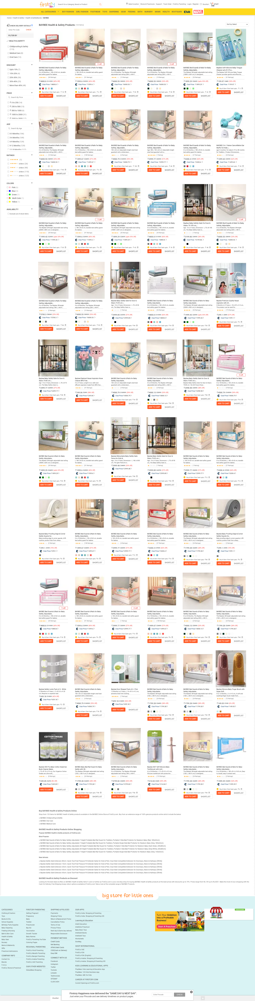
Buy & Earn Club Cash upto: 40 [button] (196, 560)
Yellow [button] (16, 202)
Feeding (131, 12)
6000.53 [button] (116, 81)
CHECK (180, 995)
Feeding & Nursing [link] (8, 931)
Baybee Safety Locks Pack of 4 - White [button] (52, 689)
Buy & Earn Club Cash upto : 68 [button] (161, 166)
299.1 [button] (220, 315)
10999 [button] (123, 392)
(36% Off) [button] (201, 237)
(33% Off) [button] (129, 81)
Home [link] (9, 18)
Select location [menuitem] (133, 4)
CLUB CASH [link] (55, 982)
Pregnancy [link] (30, 916)
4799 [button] (123, 315)
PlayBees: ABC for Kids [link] (83, 975)
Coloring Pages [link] (31, 942)
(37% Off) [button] (129, 315)
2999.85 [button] (116, 315)
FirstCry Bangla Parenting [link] (35, 956)
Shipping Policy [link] (56, 916)
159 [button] (227, 703)
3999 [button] (51, 388)
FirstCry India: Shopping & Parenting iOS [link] (89, 916)
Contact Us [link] (6, 959)
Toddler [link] (28, 922)
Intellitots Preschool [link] (82, 927)
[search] (79, 4)
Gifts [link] (3, 948)
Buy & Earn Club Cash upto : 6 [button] (88, 92)
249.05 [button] (43, 781)
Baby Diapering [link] (7, 928)
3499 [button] (87, 548)
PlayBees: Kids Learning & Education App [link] (90, 969)
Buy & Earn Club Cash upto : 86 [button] (53, 325)
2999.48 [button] (116, 466)
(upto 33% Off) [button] (203, 81)
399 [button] (85, 392)
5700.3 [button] (43, 314)
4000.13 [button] (152, 392)
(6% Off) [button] (232, 703)
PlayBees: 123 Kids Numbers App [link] (87, 972)
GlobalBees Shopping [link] (33, 970)
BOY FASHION (68, 12)
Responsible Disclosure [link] (59, 934)
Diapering (114, 12)
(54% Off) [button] (234, 781)
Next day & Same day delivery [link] (61, 931)
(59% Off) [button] (232, 81)
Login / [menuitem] (189, 4)
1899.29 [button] (188, 81)
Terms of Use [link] (55, 925)
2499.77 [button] (44, 388)
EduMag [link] (78, 942)
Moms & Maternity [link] (8, 945)
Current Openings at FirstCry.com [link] (87, 983)
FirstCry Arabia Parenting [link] (35, 959)
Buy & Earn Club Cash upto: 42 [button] (52, 481)
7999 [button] (227, 470)
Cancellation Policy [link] (58, 922)
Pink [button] (15, 187)
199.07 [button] (221, 81)
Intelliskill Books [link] (81, 933)
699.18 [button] (116, 701)
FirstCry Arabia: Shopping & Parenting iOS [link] (90, 961)
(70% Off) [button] (53, 548)
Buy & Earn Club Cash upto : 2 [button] (230, 88)
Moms (157, 12)
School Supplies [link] (7, 922)
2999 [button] (195, 315)
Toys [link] (3, 916)
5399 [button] (123, 781)
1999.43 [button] (44, 237)
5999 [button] (159, 392)
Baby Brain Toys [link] (81, 930)
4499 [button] (123, 465)
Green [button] (16, 195)
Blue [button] (15, 191)
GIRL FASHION (82, 12)
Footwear (95, 12)
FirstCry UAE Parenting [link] (34, 962)
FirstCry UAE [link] (79, 950)
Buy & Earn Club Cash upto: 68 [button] (124, 476)
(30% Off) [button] (129, 781)
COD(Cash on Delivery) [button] (59, 950)
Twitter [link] (53, 967)
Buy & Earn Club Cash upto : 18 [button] (53, 92)
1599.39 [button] (221, 781)
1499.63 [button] (221, 159)
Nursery (148, 12)
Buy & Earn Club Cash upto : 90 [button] (125, 92)
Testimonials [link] (55, 976)
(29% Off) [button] (55, 314)
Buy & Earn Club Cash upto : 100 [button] (125, 166)
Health (166, 12)
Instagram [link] (54, 964)
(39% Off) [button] (163, 781)
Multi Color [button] (18, 198)
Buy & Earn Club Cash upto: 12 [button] (196, 477)
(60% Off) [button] (56, 81)
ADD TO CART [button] (46, 96)
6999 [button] (195, 470)
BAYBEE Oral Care (46, 821)
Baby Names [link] (30, 937)
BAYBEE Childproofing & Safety (51, 818)
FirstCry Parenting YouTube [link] (36, 939)
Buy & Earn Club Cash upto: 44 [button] (124, 325)
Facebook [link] (54, 961)
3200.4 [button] (188, 159)
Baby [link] (28, 919)
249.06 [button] (79, 392)
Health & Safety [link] (18, 18)
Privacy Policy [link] (56, 928)
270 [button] (49, 781)
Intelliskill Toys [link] (80, 936)
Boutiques (177, 12)
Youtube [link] (54, 970)
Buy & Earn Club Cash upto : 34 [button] (230, 166)
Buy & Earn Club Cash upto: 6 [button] (88, 481)
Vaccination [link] (30, 931)
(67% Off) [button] (231, 315)
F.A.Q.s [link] (4, 965)
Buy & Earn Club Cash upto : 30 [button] (53, 247)
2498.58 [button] (188, 388)
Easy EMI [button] (54, 953)
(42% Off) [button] (55, 696)
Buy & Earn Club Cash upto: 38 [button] (52, 395)
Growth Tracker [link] (31, 934)
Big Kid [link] (28, 928)
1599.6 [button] (79, 81)
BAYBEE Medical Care (48, 824)
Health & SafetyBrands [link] (34, 18)
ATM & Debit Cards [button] (57, 947)
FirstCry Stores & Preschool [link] (11, 968)
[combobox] (237, 24)
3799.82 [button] (116, 781)
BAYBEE (46, 18)
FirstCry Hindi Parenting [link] (34, 950)
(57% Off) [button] (93, 159)
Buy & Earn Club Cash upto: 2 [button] (229, 322)
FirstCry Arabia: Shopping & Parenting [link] (89, 958)
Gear (123, 12)
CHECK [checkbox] (28, 30)
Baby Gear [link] (5, 939)
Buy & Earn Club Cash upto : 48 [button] (197, 247)
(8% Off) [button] (54, 781)
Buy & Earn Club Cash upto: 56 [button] (124, 793)
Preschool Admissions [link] (10, 951)
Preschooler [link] (30, 925)
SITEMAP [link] (54, 979)
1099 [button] (50, 696)
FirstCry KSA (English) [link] (83, 955)
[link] (179, 921)
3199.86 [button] (188, 237)
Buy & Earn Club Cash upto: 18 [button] (160, 325)
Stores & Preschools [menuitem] (147, 4)
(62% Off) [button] (234, 159)
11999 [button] (158, 315)
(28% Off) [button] (201, 548)
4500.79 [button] (116, 159)
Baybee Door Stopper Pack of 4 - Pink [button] (124, 689)
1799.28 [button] (188, 548)
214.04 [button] (152, 781)
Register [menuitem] (195, 4)
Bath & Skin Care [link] (7, 934)
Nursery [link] (4, 942)
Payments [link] (54, 913)
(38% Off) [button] (91, 392)
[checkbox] (18, 48)
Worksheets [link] (79, 939)
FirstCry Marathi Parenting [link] (35, 953)
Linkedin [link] (54, 973)
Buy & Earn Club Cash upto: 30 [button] (196, 325)
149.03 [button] (221, 703)
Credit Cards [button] (55, 941)
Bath (140, 12)
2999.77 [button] (152, 159)
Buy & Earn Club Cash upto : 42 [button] (197, 92)
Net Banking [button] (55, 944)
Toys (104, 12)
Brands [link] (4, 962)
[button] (132, 5)
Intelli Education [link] (81, 924)
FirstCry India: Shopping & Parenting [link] (88, 913)
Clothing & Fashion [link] (8, 913)
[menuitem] (47, 5)
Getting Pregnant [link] (32, 913)
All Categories (48, 12)
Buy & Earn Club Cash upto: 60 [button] (160, 403)
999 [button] (48, 548)
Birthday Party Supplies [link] (10, 925)
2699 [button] (51, 470)
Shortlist (61, 96)
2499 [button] (195, 548)
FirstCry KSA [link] (79, 952)
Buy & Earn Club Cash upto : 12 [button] (197, 170)
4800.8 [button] (43, 81)
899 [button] (226, 315)
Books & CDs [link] (6, 919)
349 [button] (157, 781)
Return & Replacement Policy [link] (61, 919)
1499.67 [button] (80, 159)
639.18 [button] (43, 696)
